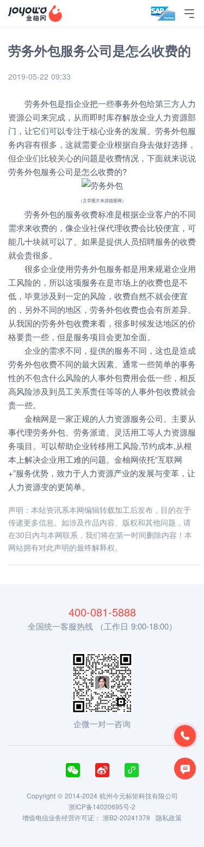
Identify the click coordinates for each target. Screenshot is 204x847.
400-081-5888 (102, 612)
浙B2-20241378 (126, 817)
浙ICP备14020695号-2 (102, 806)
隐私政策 (169, 817)
